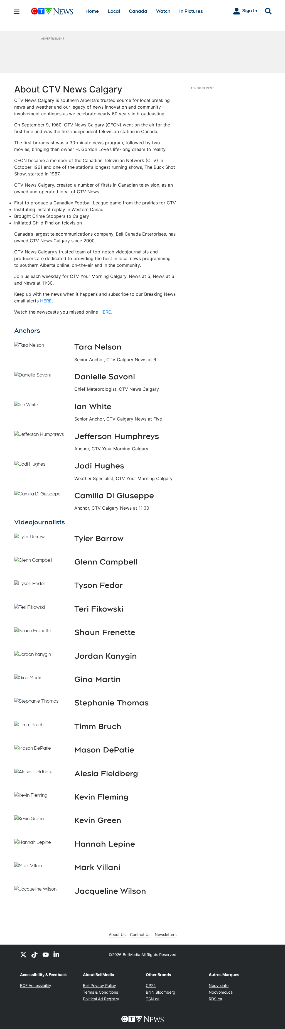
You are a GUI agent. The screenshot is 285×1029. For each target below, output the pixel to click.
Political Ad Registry (101, 998)
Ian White (92, 406)
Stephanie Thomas (111, 702)
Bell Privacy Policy (99, 985)
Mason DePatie (104, 749)
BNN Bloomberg (160, 992)
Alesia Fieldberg (106, 773)
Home (92, 11)
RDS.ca (215, 998)
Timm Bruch (97, 726)
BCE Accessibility (35, 985)
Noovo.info (219, 985)
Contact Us (140, 934)
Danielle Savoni (104, 376)
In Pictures (191, 11)
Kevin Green (97, 820)
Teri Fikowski (98, 609)
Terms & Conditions (100, 992)
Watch (163, 11)
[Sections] (16, 11)
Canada (138, 11)
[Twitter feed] (23, 954)
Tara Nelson (98, 346)
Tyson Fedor (98, 585)
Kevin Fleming (101, 796)
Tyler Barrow (98, 538)
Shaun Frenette (104, 632)
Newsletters (165, 934)
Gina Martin (97, 679)
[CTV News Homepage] (52, 11)
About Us (117, 934)
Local (114, 11)
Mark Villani (97, 867)
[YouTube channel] (45, 954)
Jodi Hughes (99, 465)
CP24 (151, 985)
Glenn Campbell (105, 561)
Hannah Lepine (104, 844)
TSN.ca (152, 998)
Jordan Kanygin (105, 656)
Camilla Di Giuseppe (114, 495)
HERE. (46, 301)
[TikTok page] (34, 954)
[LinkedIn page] (56, 954)
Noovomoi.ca (221, 992)
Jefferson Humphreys (116, 436)
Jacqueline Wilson (110, 891)
